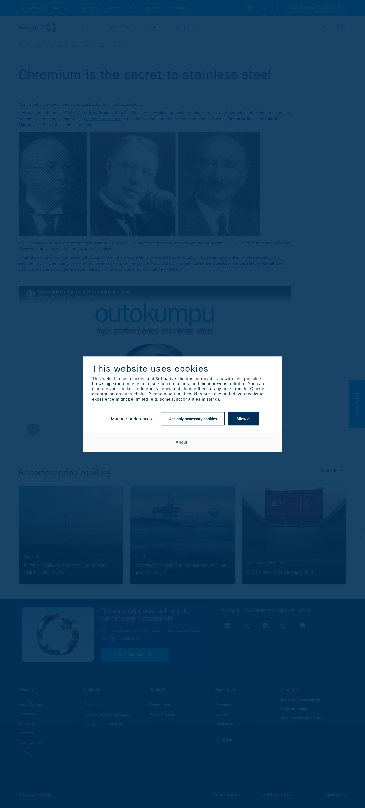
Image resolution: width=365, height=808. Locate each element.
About (181, 442)
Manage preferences (131, 418)
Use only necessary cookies (193, 419)
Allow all (243, 419)
